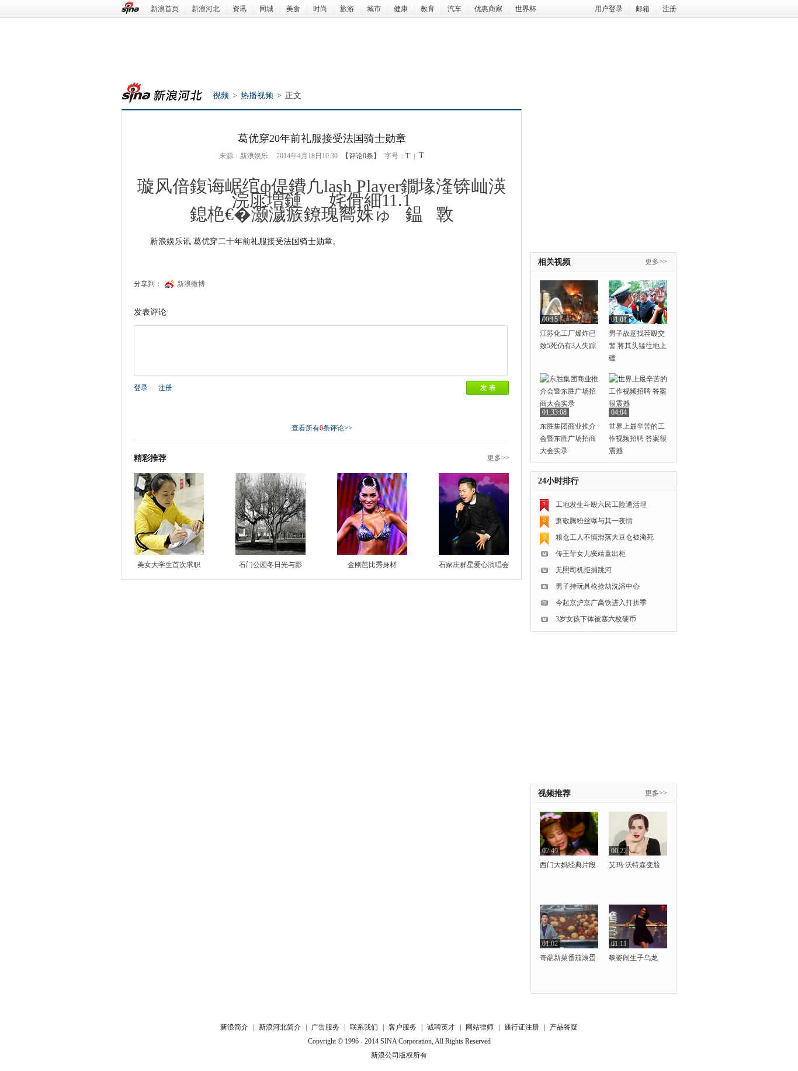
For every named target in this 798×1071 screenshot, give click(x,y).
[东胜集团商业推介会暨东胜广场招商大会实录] (569, 395)
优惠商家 (488, 9)
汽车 (454, 9)
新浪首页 (165, 9)
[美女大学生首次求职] (169, 514)
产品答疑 (564, 1027)
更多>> (498, 458)
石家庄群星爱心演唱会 (474, 565)
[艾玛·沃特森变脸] (638, 834)
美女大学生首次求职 (168, 565)
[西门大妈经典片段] (569, 834)
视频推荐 (554, 793)
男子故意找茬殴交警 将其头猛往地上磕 (638, 345)
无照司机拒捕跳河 (584, 570)
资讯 (240, 9)
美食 (293, 9)
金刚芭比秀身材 (372, 565)
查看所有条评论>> (322, 428)
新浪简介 (234, 1027)
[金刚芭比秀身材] (372, 514)
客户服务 (402, 1027)
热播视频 (257, 95)
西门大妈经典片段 (568, 865)
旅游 (347, 9)
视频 (221, 95)
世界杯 (525, 9)
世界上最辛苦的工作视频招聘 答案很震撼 (638, 438)
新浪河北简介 (280, 1027)
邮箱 (643, 9)
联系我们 (364, 1027)
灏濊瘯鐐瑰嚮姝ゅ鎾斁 (352, 214)
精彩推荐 (150, 458)
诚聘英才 (441, 1027)
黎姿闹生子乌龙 (633, 958)
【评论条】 (361, 156)
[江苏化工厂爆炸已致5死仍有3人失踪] (569, 302)
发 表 (488, 388)
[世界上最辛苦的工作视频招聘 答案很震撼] (638, 395)
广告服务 (325, 1027)
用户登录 (609, 9)
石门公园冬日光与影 (270, 565)
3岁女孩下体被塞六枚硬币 (596, 619)
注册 (669, 9)
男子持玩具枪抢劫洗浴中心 (598, 586)
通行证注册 (521, 1027)
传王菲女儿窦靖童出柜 (591, 554)
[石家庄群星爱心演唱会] (474, 514)
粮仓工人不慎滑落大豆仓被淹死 (605, 537)
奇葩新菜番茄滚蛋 (568, 958)
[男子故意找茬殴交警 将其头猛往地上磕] (638, 302)
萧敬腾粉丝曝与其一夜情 (594, 521)
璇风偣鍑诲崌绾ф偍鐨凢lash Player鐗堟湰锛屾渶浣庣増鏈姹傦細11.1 (321, 193)
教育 (428, 9)
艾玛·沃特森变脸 (634, 865)
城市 (374, 9)
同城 (266, 9)
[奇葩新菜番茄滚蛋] (569, 926)
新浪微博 (191, 284)
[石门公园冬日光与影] (270, 514)
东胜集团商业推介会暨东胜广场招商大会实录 (568, 438)
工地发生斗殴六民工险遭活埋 (601, 504)
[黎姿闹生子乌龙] (638, 926)
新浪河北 (206, 9)
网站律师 (480, 1027)
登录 (141, 388)
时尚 (320, 9)
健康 (401, 9)
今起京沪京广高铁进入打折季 (601, 603)
